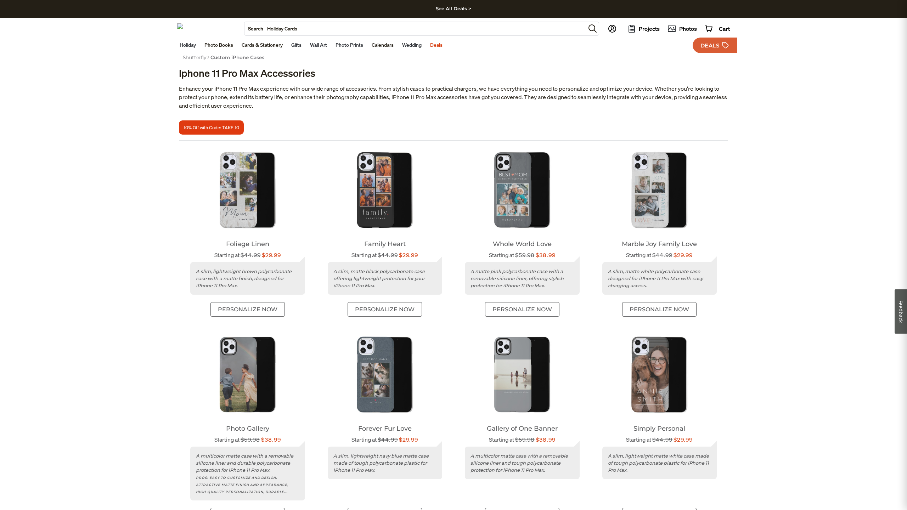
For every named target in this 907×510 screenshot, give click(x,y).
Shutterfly (194, 57)
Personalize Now (247, 309)
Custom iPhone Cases (237, 57)
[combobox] (415, 28)
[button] (592, 28)
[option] (194, 57)
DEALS (710, 45)
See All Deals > (453, 8)
